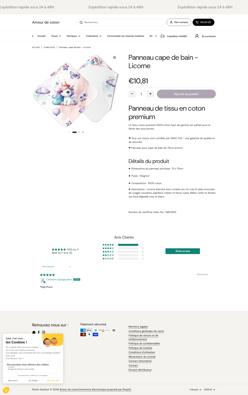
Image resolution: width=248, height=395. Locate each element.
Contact (133, 365)
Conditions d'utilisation (142, 352)
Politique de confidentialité (144, 343)
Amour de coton (45, 22)
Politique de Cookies (140, 347)
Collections (49, 47)
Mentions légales (138, 326)
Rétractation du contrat (142, 356)
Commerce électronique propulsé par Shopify (105, 389)
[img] (47, 274)
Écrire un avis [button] (183, 251)
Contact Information (140, 361)
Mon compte (181, 22)
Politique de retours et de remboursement (143, 337)
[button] (203, 22)
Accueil (36, 47)
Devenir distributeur (140, 369)
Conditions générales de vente (146, 331)
